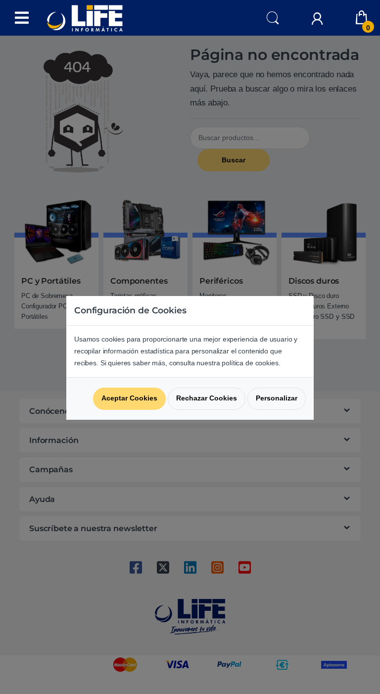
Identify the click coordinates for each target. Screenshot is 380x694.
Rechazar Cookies (206, 398)
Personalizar (276, 398)
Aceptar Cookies (129, 398)
